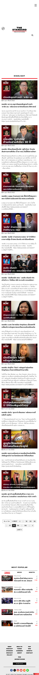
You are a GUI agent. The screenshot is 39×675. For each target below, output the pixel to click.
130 (25, 525)
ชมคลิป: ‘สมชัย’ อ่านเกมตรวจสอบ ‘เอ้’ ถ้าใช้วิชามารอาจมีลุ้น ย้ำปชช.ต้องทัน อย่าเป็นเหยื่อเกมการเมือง (19, 238)
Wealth (19, 646)
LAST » (19, 530)
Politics (17, 576)
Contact (29, 652)
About (19, 652)
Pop (29, 646)
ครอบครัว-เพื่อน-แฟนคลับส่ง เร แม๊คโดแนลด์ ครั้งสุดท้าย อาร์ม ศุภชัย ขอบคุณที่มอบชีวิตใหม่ (23, 590)
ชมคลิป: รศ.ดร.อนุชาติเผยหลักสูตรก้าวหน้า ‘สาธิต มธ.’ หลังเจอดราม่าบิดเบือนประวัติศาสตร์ (19, 105)
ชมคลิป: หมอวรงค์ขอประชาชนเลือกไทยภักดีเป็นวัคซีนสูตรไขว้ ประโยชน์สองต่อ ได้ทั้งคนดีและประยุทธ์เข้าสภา (19, 454)
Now (29, 648)
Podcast (9, 648)
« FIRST (14, 521)
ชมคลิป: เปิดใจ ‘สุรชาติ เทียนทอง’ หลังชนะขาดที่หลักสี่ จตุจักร (19, 413)
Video (19, 648)
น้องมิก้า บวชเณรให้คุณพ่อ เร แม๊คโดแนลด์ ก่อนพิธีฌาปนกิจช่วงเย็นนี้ (23, 624)
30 (34, 521)
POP (15, 621)
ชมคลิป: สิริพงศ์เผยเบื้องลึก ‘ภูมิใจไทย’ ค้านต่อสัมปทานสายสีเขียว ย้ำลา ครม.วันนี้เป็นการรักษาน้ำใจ (19, 150)
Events (29, 650)
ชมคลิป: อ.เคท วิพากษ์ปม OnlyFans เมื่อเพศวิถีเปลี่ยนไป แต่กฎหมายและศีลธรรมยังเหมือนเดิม (18, 325)
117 (10, 525)
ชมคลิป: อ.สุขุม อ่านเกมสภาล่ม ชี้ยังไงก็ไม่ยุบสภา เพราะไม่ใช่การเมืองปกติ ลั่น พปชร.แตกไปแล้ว (19, 197)
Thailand (18, 587)
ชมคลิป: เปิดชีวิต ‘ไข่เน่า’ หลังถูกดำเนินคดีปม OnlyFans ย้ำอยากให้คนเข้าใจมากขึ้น (17, 368)
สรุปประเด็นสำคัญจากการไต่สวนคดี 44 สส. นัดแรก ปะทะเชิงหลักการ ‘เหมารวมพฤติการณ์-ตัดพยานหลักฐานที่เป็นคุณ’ (23, 579)
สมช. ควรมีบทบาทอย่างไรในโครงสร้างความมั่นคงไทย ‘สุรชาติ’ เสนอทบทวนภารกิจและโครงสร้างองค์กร (24, 613)
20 (30, 521)
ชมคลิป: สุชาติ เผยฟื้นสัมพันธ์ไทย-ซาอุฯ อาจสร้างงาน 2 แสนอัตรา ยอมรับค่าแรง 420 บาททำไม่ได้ (19, 495)
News (9, 646)
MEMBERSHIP (19, 663)
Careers (19, 650)
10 (26, 521)
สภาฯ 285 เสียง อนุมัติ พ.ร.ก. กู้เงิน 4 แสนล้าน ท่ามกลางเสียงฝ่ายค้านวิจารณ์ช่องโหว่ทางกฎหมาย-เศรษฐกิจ (22, 602)
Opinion (9, 650)
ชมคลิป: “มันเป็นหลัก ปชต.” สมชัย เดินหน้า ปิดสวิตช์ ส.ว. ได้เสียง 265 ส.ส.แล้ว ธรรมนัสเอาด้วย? (18, 279)
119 (18, 525)
